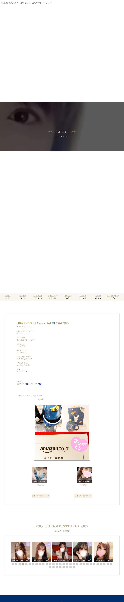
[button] (13, 564)
